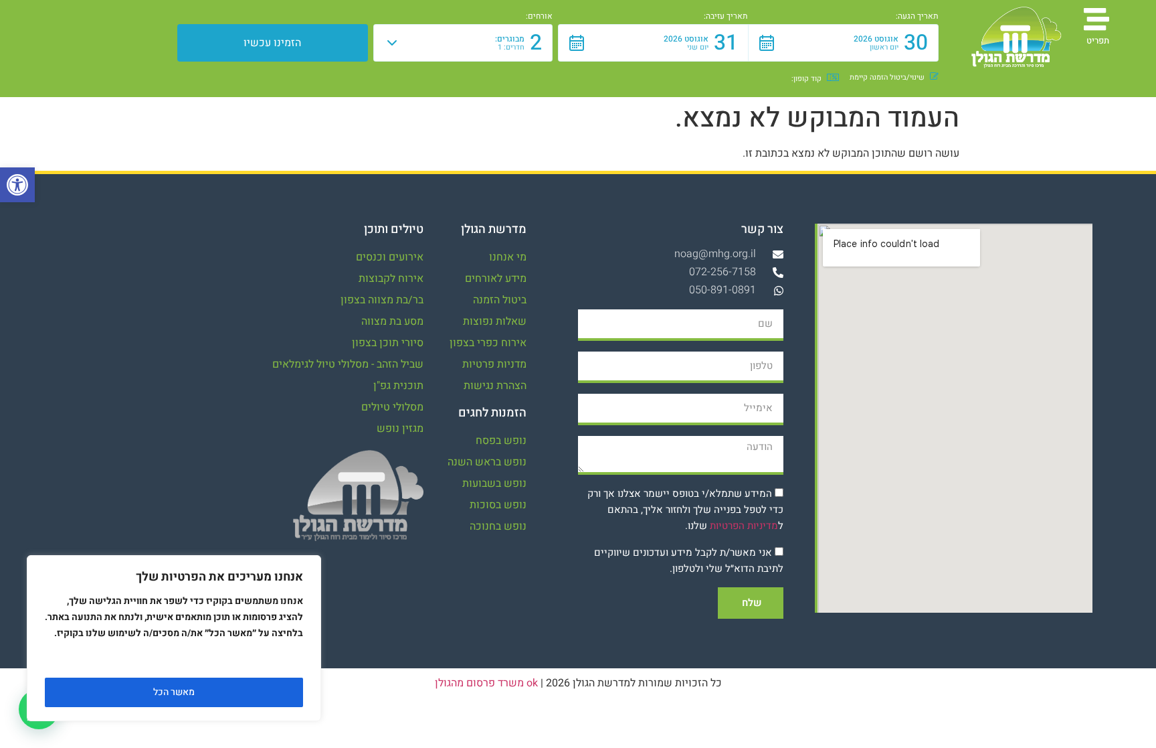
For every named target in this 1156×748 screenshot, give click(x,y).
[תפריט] (1096, 19)
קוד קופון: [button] (806, 78)
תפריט (1097, 40)
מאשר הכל (174, 692)
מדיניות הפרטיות (744, 525)
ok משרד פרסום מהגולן (486, 683)
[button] (17, 184)
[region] (174, 638)
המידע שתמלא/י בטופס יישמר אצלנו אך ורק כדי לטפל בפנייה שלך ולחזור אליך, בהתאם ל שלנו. (685, 509)
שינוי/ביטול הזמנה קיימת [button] (887, 77)
